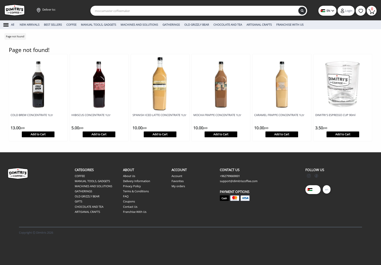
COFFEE (80, 176)
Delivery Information (136, 181)
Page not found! (15, 36)
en (326, 189)
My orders (178, 186)
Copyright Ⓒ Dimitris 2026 (36, 232)
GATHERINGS (83, 191)
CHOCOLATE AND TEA (89, 207)
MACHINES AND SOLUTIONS (93, 186)
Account (177, 176)
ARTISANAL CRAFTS (87, 212)
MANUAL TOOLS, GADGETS (92, 181)
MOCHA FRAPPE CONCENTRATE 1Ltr (217, 115)
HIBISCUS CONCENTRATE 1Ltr (90, 115)
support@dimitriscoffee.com (239, 181)
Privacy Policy (132, 186)
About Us (129, 176)
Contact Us (130, 207)
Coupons (129, 201)
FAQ (126, 196)
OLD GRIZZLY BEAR (87, 196)
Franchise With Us (134, 212)
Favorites (178, 181)
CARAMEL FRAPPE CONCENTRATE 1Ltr (279, 115)
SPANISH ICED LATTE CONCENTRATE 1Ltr (159, 115)
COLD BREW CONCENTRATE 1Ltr (32, 115)
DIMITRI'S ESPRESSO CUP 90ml (335, 115)
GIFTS (78, 201)
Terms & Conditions (136, 191)
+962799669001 (230, 176)
